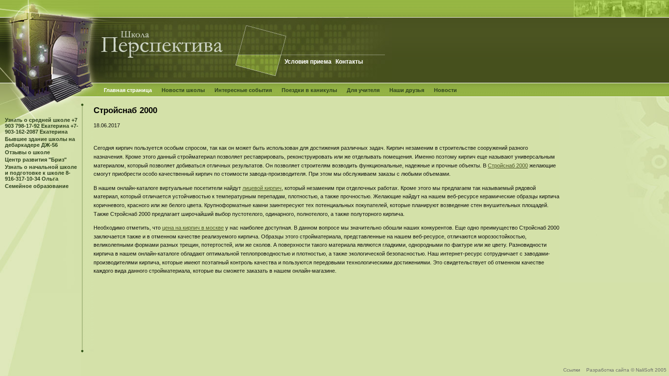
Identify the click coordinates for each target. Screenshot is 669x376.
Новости (445, 90)
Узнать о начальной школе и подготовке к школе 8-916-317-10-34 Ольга (41, 173)
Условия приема (308, 61)
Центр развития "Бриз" (36, 160)
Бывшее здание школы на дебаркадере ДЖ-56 (40, 142)
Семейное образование (37, 186)
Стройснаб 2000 (508, 165)
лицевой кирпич (262, 188)
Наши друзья (406, 90)
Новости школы (183, 90)
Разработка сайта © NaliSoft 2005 (626, 370)
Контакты (349, 61)
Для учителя (363, 90)
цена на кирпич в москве (193, 228)
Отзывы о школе (27, 152)
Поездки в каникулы (309, 90)
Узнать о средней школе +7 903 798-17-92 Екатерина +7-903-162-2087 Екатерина (41, 126)
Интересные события (243, 90)
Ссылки (571, 370)
